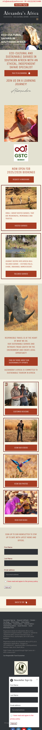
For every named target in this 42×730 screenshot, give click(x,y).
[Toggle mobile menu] (37, 19)
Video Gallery (25, 622)
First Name (8, 547)
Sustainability (7, 624)
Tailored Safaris (29, 624)
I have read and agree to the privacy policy (22, 581)
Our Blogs (6, 622)
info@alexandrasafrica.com (13, 1)
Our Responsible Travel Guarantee (14, 655)
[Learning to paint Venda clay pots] (21, 492)
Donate (32, 620)
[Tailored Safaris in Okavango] (21, 236)
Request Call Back (22, 620)
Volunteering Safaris (9, 626)
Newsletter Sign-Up (9, 620)
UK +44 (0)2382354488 (32, 1)
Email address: (9, 570)
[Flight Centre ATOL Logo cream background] (21, 662)
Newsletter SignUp (21, 5)
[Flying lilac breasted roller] (21, 456)
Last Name (8, 559)
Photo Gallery (15, 622)
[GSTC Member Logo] (21, 145)
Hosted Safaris (18, 624)
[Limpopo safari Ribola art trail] (21, 383)
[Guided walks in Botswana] (21, 188)
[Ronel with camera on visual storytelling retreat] (21, 419)
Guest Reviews (22, 626)
